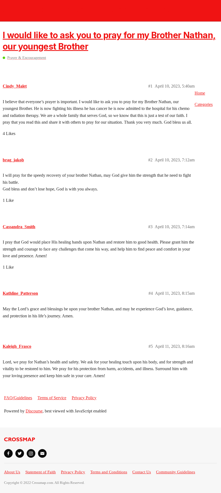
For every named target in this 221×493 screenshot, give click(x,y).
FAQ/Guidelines (18, 397)
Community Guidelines (175, 472)
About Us (12, 472)
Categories (204, 104)
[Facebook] (8, 453)
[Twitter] (19, 453)
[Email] (42, 453)
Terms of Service (51, 397)
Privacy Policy (84, 397)
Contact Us (141, 472)
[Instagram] (31, 453)
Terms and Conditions (108, 472)
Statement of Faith (40, 472)
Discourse (34, 411)
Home (200, 93)
